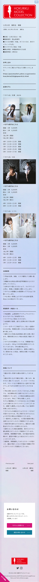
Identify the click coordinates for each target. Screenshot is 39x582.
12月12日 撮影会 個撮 (28, 466)
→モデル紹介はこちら (10, 124)
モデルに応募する (18, 525)
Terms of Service (20, 578)
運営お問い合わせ (19, 532)
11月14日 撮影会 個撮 (12, 466)
